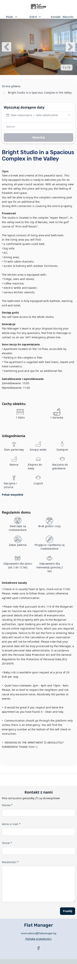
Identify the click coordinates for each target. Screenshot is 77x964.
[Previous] (6, 47)
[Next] (70, 47)
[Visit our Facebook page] (38, 948)
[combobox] (14, 17)
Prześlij (67, 911)
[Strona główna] (38, 6)
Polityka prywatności (38, 939)
